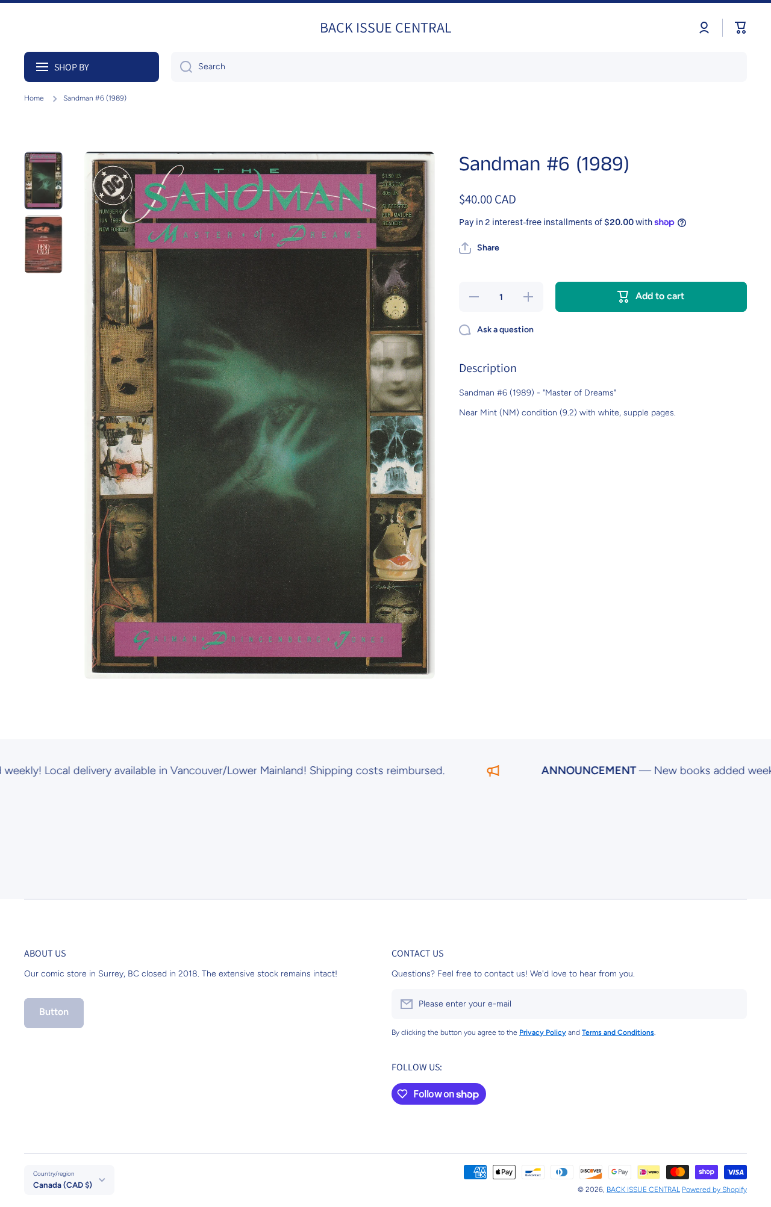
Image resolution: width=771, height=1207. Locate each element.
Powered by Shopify (714, 1189)
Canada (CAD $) (62, 1185)
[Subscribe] (732, 1004)
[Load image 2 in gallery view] (43, 244)
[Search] (181, 67)
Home (34, 98)
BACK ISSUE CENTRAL (643, 1189)
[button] (741, 28)
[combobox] (459, 67)
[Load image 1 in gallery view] (43, 180)
